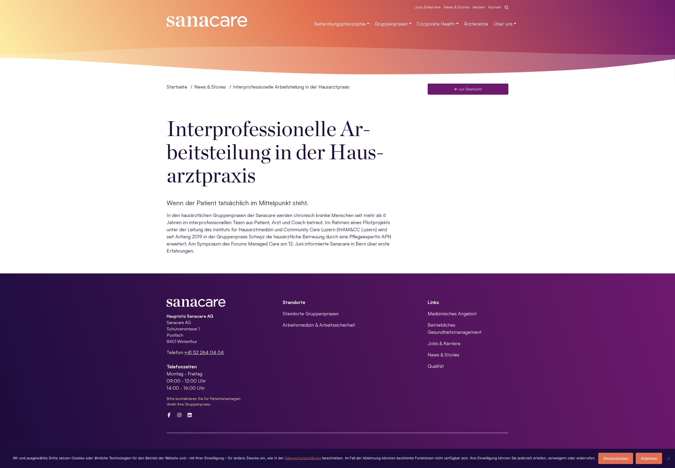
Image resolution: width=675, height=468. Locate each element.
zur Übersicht (470, 89)
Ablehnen (649, 458)
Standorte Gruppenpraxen (311, 313)
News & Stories (457, 7)
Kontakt (495, 7)
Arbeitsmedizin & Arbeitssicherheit (319, 325)
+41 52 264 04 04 (204, 352)
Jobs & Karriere (427, 7)
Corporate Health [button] (436, 24)
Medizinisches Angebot (452, 313)
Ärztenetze (476, 24)
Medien (479, 7)
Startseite (177, 87)
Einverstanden (615, 458)
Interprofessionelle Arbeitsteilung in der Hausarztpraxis (291, 87)
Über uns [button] (503, 24)
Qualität (436, 366)
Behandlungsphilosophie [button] (339, 24)
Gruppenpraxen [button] (391, 24)
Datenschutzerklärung (303, 458)
